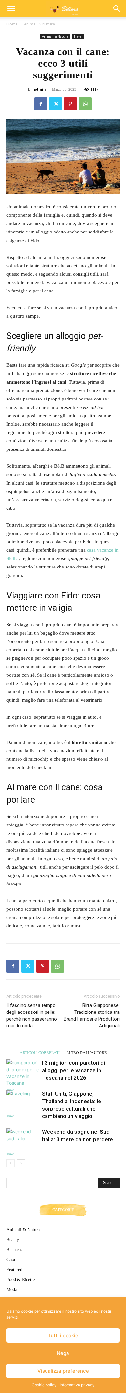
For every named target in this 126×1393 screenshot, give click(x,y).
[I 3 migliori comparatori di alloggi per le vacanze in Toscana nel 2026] (22, 1072)
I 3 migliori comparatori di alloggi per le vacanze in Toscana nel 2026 (73, 1070)
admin (39, 89)
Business (14, 1249)
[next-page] (21, 1163)
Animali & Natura (39, 24)
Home (12, 24)
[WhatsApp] (85, 103)
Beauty (12, 1239)
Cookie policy (44, 1384)
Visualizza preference (63, 1371)
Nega (63, 1353)
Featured (14, 1269)
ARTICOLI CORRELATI (40, 1053)
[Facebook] (40, 103)
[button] (11, 8)
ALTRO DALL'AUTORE (86, 1053)
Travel (78, 36)
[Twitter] (55, 103)
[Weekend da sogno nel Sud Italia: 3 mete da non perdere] (22, 1139)
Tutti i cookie (63, 1335)
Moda (11, 1289)
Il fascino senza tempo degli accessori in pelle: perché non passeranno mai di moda (31, 1016)
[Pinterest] (70, 103)
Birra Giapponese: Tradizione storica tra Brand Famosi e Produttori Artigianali (92, 1016)
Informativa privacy (77, 1384)
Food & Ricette (20, 1279)
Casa (10, 1259)
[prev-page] (10, 1163)
